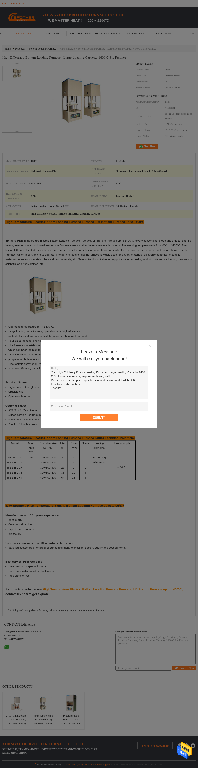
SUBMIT (99, 417)
